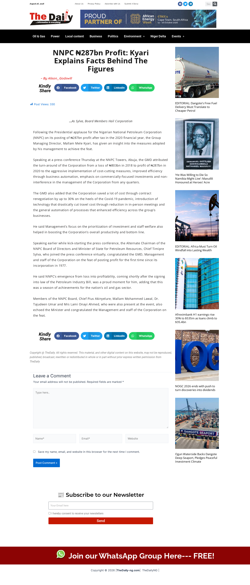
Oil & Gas (39, 36)
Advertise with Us (112, 4)
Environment (132, 36)
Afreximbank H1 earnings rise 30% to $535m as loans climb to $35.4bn (196, 318)
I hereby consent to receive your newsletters (77, 513)
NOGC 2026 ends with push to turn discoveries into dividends (195, 388)
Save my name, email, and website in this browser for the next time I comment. (89, 451)
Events (176, 36)
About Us (79, 4)
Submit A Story (131, 4)
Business (96, 36)
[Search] (215, 4)
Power (55, 36)
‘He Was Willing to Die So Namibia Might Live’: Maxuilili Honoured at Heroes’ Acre (194, 178)
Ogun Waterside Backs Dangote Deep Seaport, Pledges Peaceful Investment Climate (196, 457)
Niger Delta (158, 36)
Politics (113, 36)
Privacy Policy (94, 4)
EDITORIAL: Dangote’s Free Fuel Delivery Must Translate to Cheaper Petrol (196, 107)
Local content (74, 36)
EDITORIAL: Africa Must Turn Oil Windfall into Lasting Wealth (196, 248)
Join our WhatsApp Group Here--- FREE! (141, 555)
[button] (66, 88)
